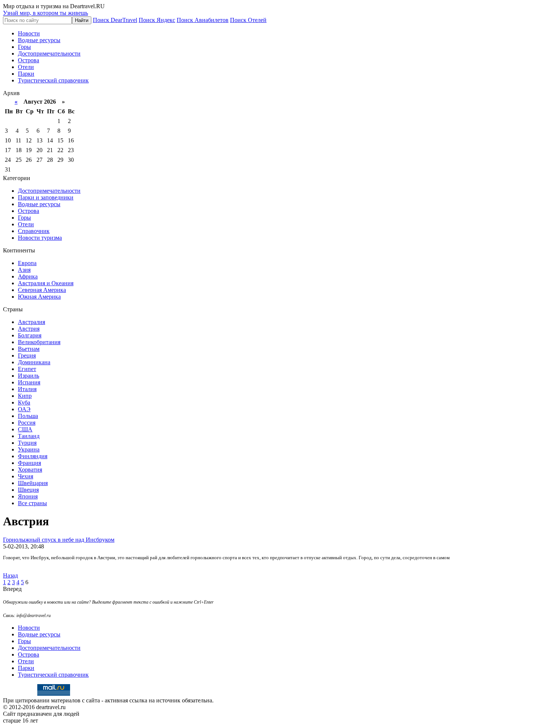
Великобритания (39, 342)
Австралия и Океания (45, 283)
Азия (24, 270)
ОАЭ (24, 409)
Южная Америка (39, 296)
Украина (29, 449)
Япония (28, 496)
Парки (26, 73)
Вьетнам (29, 349)
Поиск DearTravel (115, 20)
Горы (24, 47)
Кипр (25, 396)
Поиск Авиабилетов (203, 20)
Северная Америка (42, 290)
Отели (26, 67)
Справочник (34, 231)
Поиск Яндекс (157, 20)
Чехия (25, 476)
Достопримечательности (49, 53)
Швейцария (33, 483)
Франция (29, 463)
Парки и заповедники (45, 197)
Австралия (31, 322)
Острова (28, 60)
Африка (28, 276)
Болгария (29, 335)
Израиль (28, 375)
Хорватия (30, 469)
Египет (27, 369)
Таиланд (29, 436)
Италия (27, 389)
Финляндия (32, 456)
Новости (29, 33)
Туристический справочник (53, 80)
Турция (27, 443)
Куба (24, 402)
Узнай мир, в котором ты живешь (45, 13)
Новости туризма (40, 238)
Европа (27, 263)
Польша (28, 416)
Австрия (29, 328)
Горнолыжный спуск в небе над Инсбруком (58, 539)
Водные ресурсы (39, 40)
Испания (29, 382)
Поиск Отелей (248, 20)
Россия (26, 422)
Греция (27, 355)
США (25, 429)
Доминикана (34, 362)
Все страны (32, 503)
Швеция (28, 490)
